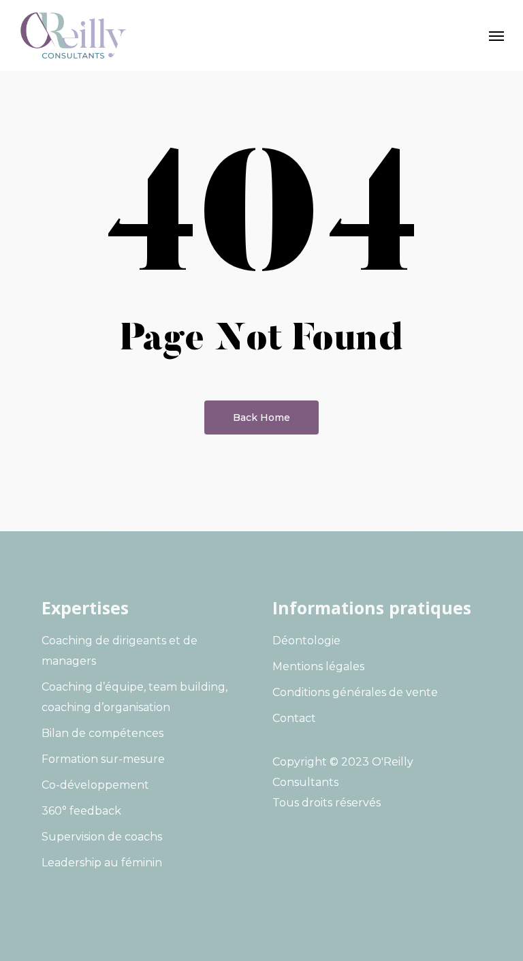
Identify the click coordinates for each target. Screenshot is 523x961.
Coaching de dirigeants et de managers (119, 650)
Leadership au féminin (102, 862)
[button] (496, 35)
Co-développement (95, 784)
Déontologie (306, 640)
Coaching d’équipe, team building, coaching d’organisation (134, 697)
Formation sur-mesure (103, 759)
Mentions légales (318, 666)
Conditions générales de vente (355, 692)
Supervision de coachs (102, 836)
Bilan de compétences (102, 733)
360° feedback (81, 810)
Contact (294, 718)
